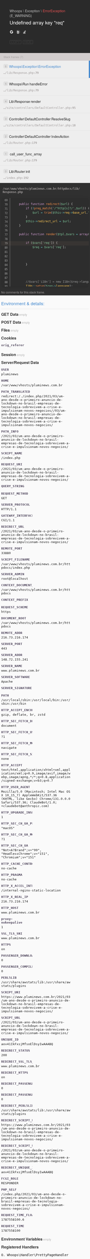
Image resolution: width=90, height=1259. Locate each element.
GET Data (9, 314)
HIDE (28, 42)
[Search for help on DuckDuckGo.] (18, 31)
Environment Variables (21, 1239)
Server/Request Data (20, 362)
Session (8, 354)
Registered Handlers (20, 1247)
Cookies (8, 338)
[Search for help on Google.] (11, 31)
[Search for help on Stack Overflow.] (24, 31)
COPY (15, 42)
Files (5, 330)
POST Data (11, 322)
